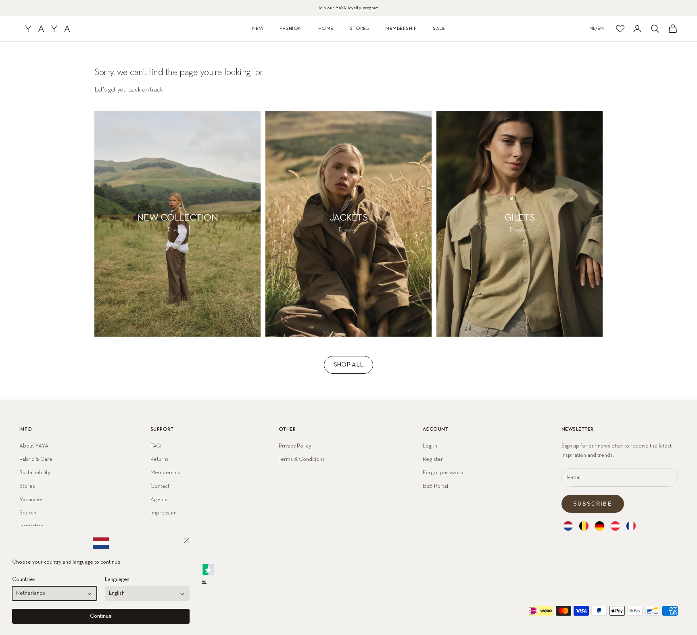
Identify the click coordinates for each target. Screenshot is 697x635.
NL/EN (596, 28)
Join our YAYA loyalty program (348, 8)
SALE (439, 28)
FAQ (155, 446)
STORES (359, 28)
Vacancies (31, 499)
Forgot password (443, 472)
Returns (159, 459)
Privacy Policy (295, 446)
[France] (631, 526)
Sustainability (34, 472)
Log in (430, 446)
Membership (165, 472)
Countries (23, 579)
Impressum (163, 513)
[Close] (187, 540)
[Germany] (600, 526)
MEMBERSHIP (401, 28)
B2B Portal (435, 486)
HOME (326, 28)
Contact (159, 486)
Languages (117, 579)
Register (433, 459)
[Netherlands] (568, 526)
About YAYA (33, 446)
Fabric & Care (35, 459)
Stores (27, 486)
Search (27, 513)
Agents (158, 499)
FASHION (291, 28)
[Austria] (615, 526)
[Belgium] (584, 526)
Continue (101, 616)
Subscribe (592, 504)
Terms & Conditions (302, 459)
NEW (257, 28)
